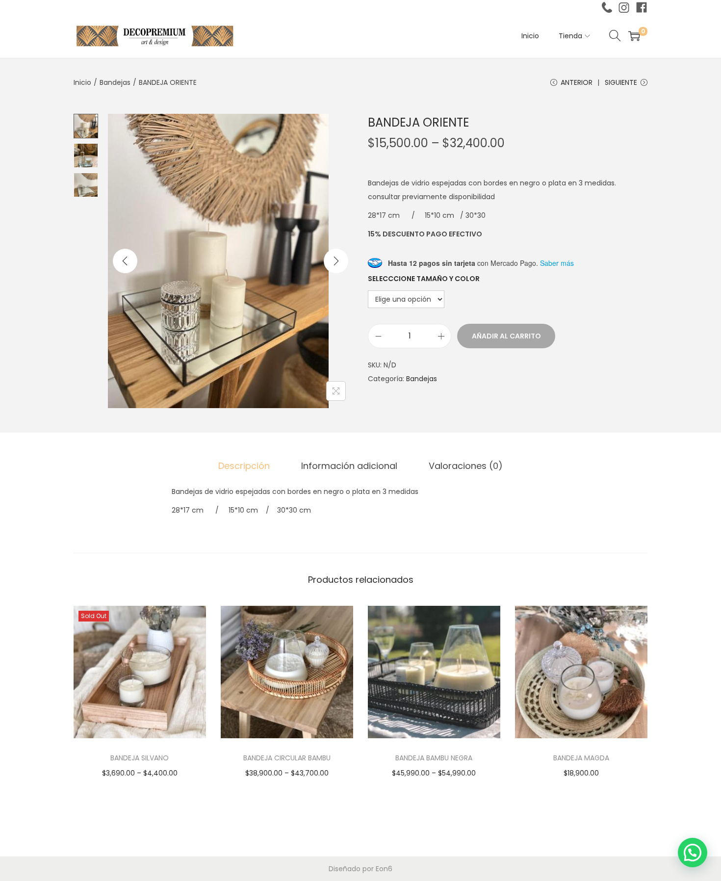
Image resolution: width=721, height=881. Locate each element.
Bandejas (115, 82)
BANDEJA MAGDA (581, 758)
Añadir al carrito (506, 336)
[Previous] (125, 261)
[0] (634, 36)
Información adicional (349, 466)
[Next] (336, 261)
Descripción (244, 466)
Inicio (82, 82)
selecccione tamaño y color (424, 279)
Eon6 (384, 869)
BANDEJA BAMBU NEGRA (433, 758)
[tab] (244, 466)
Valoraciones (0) (466, 466)
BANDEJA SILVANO (139, 758)
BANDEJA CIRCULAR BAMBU (287, 758)
